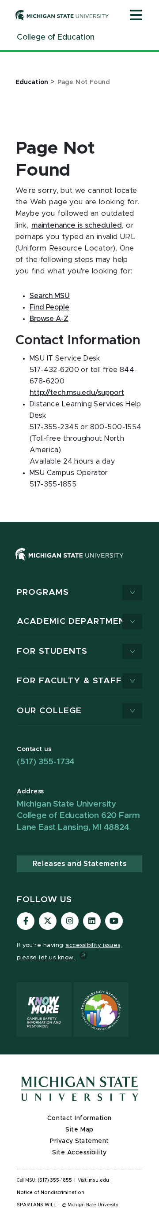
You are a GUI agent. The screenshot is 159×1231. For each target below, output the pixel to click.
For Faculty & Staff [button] (69, 681)
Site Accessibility (79, 1153)
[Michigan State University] (62, 14)
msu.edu (99, 1180)
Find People (49, 307)
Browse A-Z (49, 318)
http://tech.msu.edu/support (77, 392)
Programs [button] (43, 592)
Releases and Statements (79, 863)
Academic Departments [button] (77, 621)
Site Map (79, 1130)
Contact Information (79, 1118)
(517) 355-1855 (55, 1180)
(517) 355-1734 (46, 762)
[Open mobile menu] (136, 16)
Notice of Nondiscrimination (50, 1192)
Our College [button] (49, 711)
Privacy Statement (79, 1141)
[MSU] (69, 562)
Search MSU (50, 295)
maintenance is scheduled (76, 225)
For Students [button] (52, 651)
